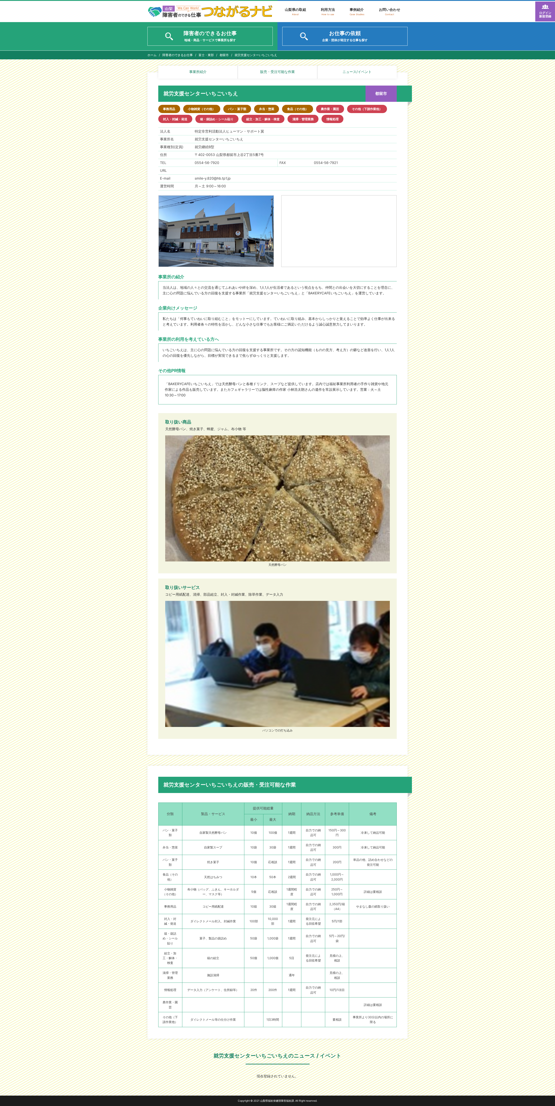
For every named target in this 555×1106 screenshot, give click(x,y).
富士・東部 (206, 55)
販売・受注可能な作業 (277, 72)
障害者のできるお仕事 (177, 55)
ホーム (152, 55)
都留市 (224, 55)
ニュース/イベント (357, 72)
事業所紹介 (198, 72)
